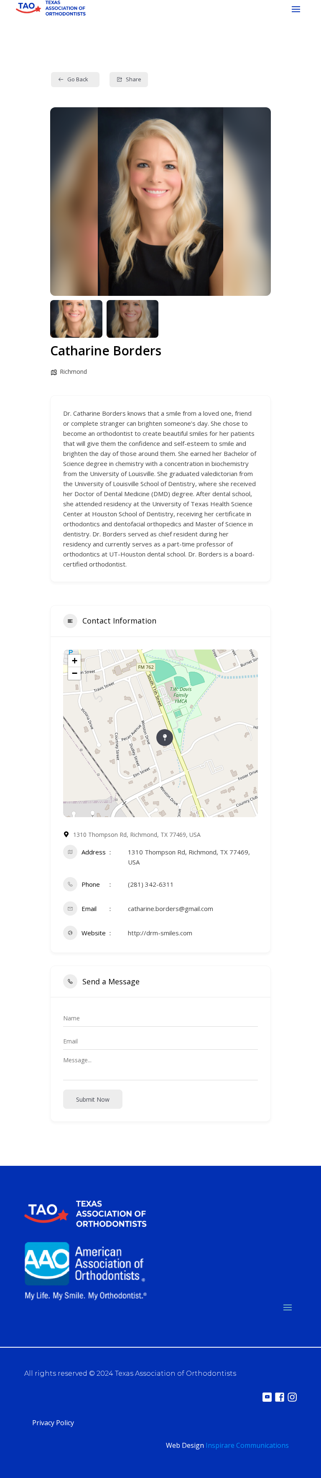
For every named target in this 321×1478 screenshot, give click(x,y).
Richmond (73, 371)
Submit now (93, 1099)
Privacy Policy (53, 1422)
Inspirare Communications (247, 1445)
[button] (62, 201)
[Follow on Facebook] (279, 1397)
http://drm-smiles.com (160, 933)
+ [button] (74, 660)
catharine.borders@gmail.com (170, 908)
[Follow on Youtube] (267, 1397)
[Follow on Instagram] (292, 1397)
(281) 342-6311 (151, 884)
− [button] (74, 673)
